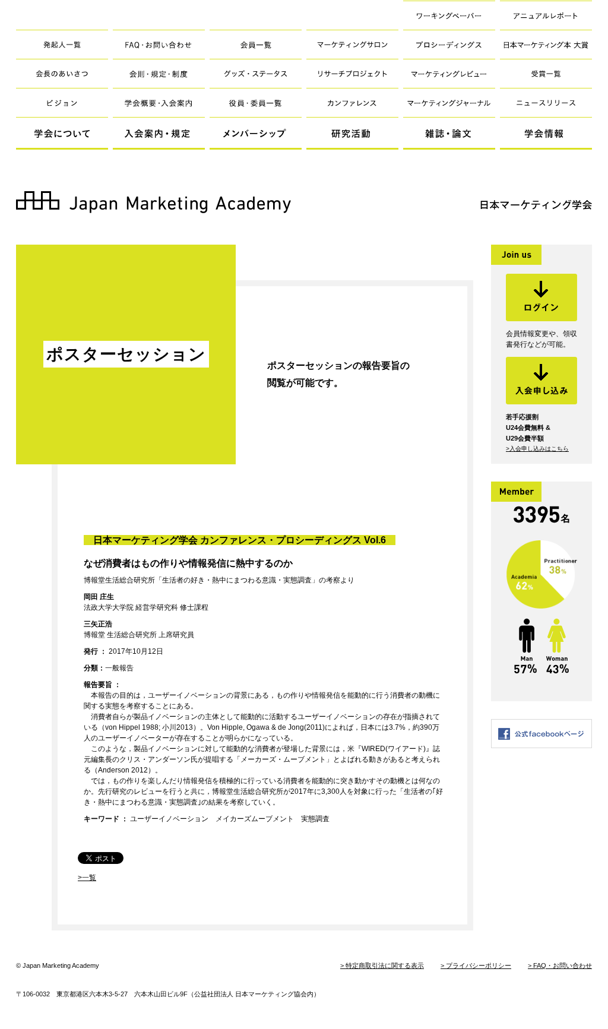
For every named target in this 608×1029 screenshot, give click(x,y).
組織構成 (256, 102)
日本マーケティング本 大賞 (546, 44)
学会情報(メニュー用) (546, 134)
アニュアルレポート (546, 15)
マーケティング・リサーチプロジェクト (352, 73)
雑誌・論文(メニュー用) (449, 134)
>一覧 (87, 877)
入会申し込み (541, 380)
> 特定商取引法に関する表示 (382, 965)
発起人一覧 (62, 44)
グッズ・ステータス (256, 73)
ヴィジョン (62, 102)
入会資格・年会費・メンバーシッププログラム (159, 102)
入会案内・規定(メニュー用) (159, 134)
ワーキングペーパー (449, 15)
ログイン (541, 297)
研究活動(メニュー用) (352, 134)
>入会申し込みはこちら (537, 448)
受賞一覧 (546, 73)
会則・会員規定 (159, 73)
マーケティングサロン (352, 44)
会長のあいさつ (62, 73)
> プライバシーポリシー (476, 965)
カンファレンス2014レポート (352, 102)
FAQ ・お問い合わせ (159, 44)
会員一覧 (256, 44)
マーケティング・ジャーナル (449, 102)
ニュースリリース (546, 102)
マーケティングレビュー (449, 73)
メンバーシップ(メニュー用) (256, 134)
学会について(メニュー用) (62, 134)
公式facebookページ (541, 733)
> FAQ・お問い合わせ (560, 965)
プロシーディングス (449, 44)
